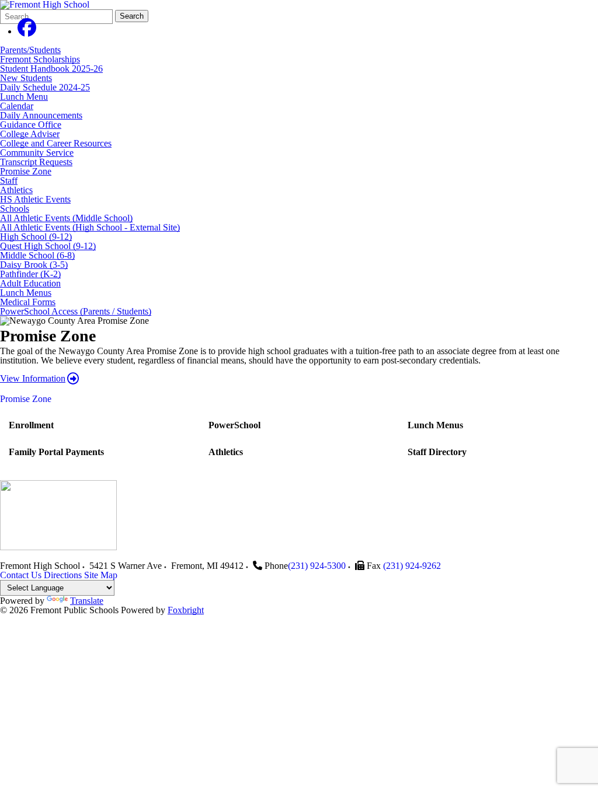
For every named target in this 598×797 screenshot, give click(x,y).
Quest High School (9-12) (48, 246)
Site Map (100, 575)
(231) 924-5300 (317, 566)
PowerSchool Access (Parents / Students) (75, 311)
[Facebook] (27, 31)
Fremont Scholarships (40, 59)
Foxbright (186, 610)
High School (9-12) (36, 237)
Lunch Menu (24, 97)
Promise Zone (25, 171)
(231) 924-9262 (412, 566)
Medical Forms (27, 302)
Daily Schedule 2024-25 (45, 87)
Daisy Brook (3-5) (34, 265)
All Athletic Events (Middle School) (66, 218)
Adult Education (30, 283)
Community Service (37, 153)
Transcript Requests (36, 162)
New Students (26, 78)
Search (132, 16)
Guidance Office (30, 125)
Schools (14, 209)
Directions (63, 575)
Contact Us (20, 575)
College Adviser (30, 134)
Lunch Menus (25, 293)
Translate (86, 601)
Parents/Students (30, 50)
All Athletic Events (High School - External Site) (90, 227)
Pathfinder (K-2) (30, 274)
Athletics (16, 190)
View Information (32, 378)
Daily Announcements (41, 115)
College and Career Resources (56, 143)
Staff (9, 181)
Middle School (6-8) (37, 255)
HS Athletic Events (35, 199)
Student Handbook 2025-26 (51, 69)
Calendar (16, 106)
